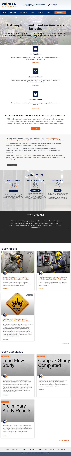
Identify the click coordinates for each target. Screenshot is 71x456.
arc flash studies (25, 140)
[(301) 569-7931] (49, 5)
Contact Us (49, 12)
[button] (69, 12)
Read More (12, 165)
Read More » (5, 288)
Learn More (35, 62)
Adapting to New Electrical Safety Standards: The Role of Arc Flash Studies (17, 320)
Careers (40, 12)
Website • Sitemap (39, 452)
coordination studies (11, 140)
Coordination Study (36, 99)
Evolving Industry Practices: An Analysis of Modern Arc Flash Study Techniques (53, 278)
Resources (22, 12)
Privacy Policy (47, 452)
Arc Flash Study (35, 54)
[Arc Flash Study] (35, 49)
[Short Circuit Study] (35, 71)
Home (4, 12)
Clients (32, 12)
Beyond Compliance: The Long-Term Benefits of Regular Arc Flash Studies (16, 278)
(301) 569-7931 (54, 4)
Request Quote (60, 12)
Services (12, 12)
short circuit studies (52, 138)
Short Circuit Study (35, 77)
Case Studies (42, 449)
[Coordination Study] (35, 94)
